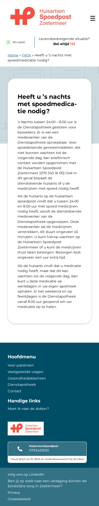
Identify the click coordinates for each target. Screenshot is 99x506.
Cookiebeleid (19, 499)
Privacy (14, 492)
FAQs (26, 55)
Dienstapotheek (22, 384)
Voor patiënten (21, 365)
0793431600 (39, 450)
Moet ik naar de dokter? (28, 408)
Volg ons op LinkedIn (26, 474)
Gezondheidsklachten (27, 378)
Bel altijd (64, 44)
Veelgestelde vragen (25, 372)
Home (13, 55)
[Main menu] (92, 18)
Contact (14, 391)
